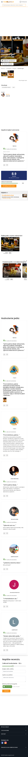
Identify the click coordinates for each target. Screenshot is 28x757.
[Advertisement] (14, 21)
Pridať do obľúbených (9, 60)
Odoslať (6, 691)
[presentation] (24, 261)
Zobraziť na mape (7, 198)
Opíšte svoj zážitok (7, 675)
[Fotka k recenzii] (4, 400)
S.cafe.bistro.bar (8, 56)
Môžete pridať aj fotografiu (9, 684)
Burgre (14, 68)
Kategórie (8, 68)
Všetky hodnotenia (9, 186)
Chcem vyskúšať (8, 64)
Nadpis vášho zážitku (8, 669)
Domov (3, 68)
